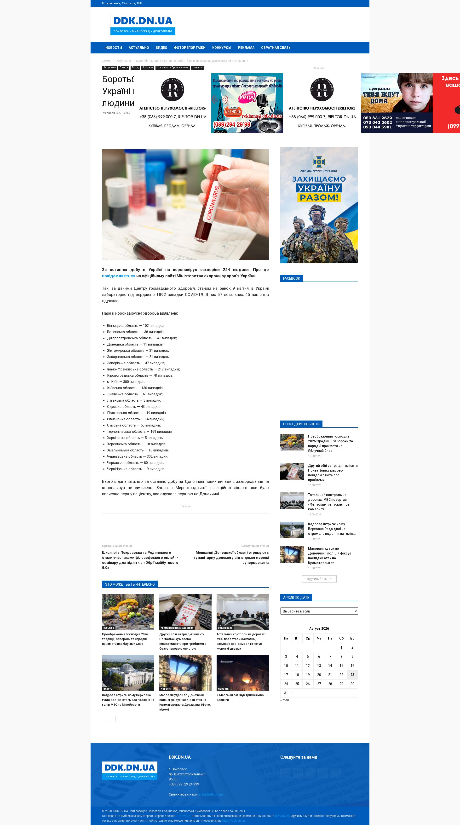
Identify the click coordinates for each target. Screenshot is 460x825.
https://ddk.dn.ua (233, 820)
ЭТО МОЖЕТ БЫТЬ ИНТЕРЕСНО (130, 584)
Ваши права (225, 628)
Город (135, 67)
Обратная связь (276, 48)
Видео (161, 48)
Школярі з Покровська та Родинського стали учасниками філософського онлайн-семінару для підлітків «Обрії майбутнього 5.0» (140, 560)
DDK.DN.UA (183, 816)
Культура (109, 628)
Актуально (139, 48)
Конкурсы (221, 48)
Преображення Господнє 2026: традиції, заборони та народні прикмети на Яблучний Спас (125, 639)
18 (297, 675)
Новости (113, 48)
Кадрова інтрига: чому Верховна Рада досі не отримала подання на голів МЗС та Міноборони (128, 699)
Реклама (246, 48)
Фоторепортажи (190, 48)
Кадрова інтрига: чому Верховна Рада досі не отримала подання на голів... (332, 529)
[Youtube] (354, 3)
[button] (352, 48)
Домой (106, 61)
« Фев (284, 700)
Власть (124, 67)
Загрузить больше (318, 579)
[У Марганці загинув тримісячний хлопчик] (243, 673)
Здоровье (148, 67)
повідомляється (118, 275)
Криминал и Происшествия (173, 67)
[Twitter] (338, 3)
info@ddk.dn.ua (211, 794)
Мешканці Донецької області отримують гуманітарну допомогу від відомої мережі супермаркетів (231, 557)
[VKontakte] (346, 3)
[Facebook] (322, 3)
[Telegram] (330, 3)
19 (308, 675)
